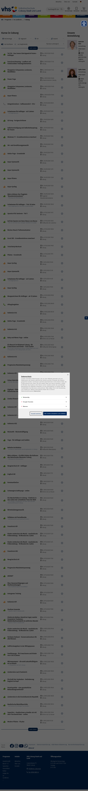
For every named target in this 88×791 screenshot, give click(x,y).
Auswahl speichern (36, 413)
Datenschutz (37, 391)
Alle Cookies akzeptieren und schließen (55, 413)
